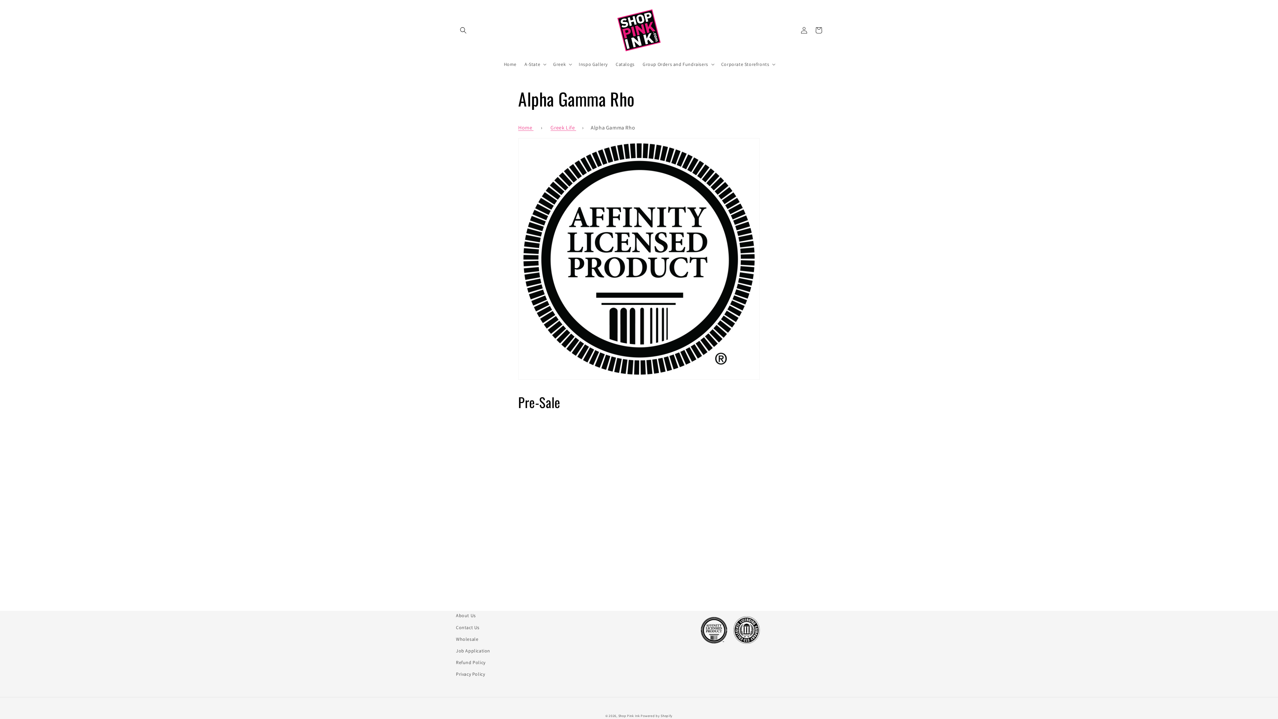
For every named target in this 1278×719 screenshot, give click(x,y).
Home (525, 127)
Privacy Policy (470, 674)
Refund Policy (471, 662)
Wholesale (467, 639)
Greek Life (563, 127)
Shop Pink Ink (629, 716)
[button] (463, 30)
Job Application (473, 651)
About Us (466, 615)
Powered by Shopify (657, 716)
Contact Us (468, 627)
